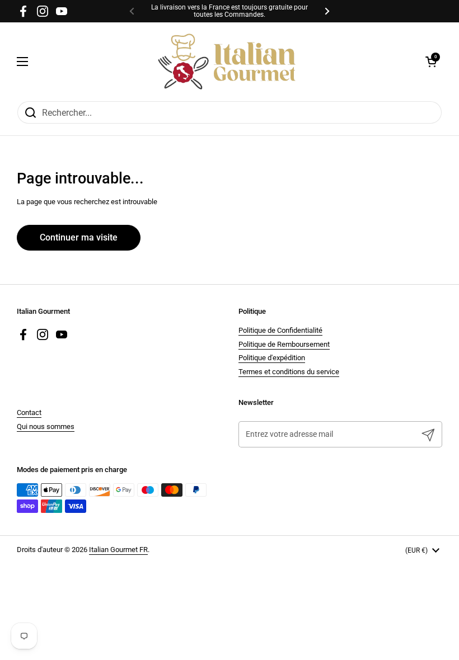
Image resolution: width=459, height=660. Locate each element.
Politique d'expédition (271, 357)
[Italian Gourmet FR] (227, 61)
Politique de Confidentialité (280, 330)
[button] (431, 61)
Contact (29, 412)
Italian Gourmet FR (118, 549)
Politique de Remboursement (284, 344)
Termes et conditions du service (288, 371)
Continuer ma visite (79, 237)
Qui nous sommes (45, 426)
